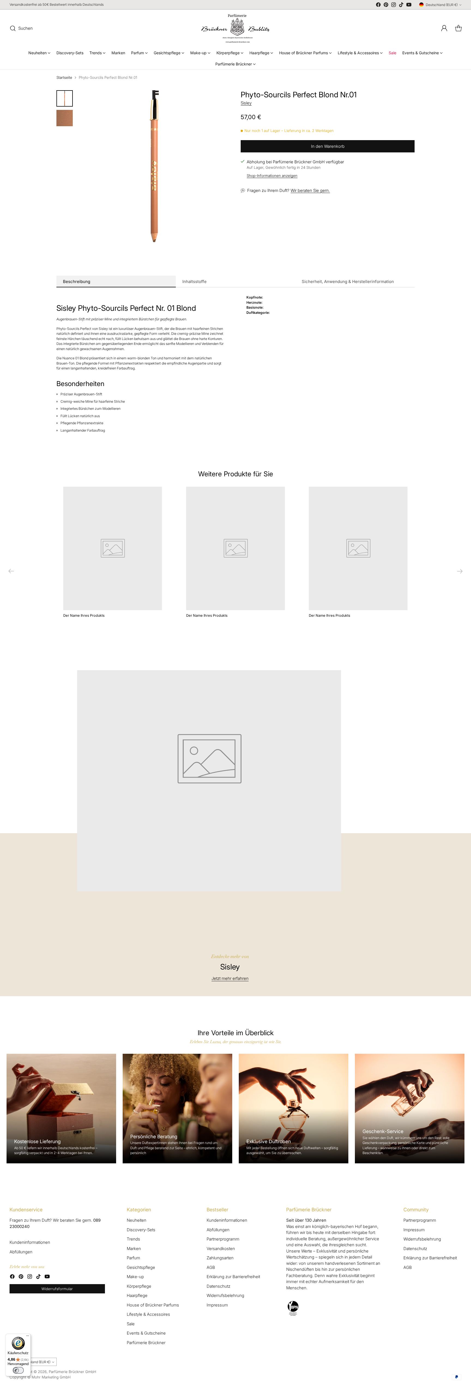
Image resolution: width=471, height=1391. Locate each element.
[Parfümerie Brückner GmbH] (235, 28)
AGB (211, 1267)
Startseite (64, 77)
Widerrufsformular (57, 1289)
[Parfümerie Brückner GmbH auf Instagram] (393, 5)
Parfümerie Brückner (146, 1342)
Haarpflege (137, 1295)
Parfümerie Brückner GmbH (72, 1371)
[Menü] (27, 1337)
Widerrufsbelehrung (225, 1295)
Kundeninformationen (30, 1242)
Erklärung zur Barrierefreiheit (233, 1276)
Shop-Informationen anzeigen (272, 176)
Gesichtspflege (141, 1267)
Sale (131, 1323)
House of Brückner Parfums (153, 1305)
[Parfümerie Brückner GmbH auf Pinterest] (386, 5)
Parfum (133, 1257)
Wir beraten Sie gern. (310, 190)
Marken (134, 1248)
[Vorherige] (11, 571)
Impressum (217, 1305)
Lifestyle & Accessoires (148, 1314)
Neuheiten (136, 1220)
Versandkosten (221, 1248)
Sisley (246, 103)
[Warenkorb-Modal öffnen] (458, 28)
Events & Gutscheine (146, 1333)
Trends (133, 1239)
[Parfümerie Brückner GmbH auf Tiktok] (401, 5)
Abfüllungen (21, 1251)
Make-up (135, 1276)
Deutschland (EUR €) (442, 5)
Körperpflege (139, 1286)
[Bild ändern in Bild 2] (64, 118)
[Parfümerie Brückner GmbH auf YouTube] (409, 5)
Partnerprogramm (223, 1239)
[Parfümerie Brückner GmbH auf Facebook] (378, 5)
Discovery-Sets (141, 1229)
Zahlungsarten (220, 1257)
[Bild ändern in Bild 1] (64, 98)
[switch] (18, 1370)
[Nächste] (460, 571)
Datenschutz (218, 1286)
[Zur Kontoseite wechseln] (444, 28)
